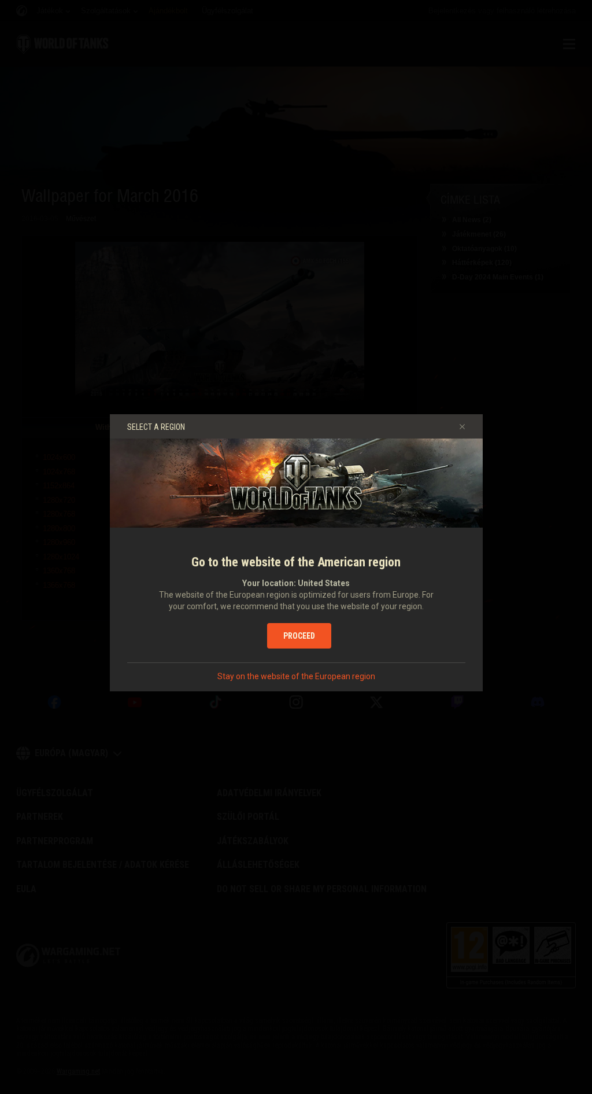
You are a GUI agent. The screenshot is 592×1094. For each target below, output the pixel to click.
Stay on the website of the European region (296, 676)
